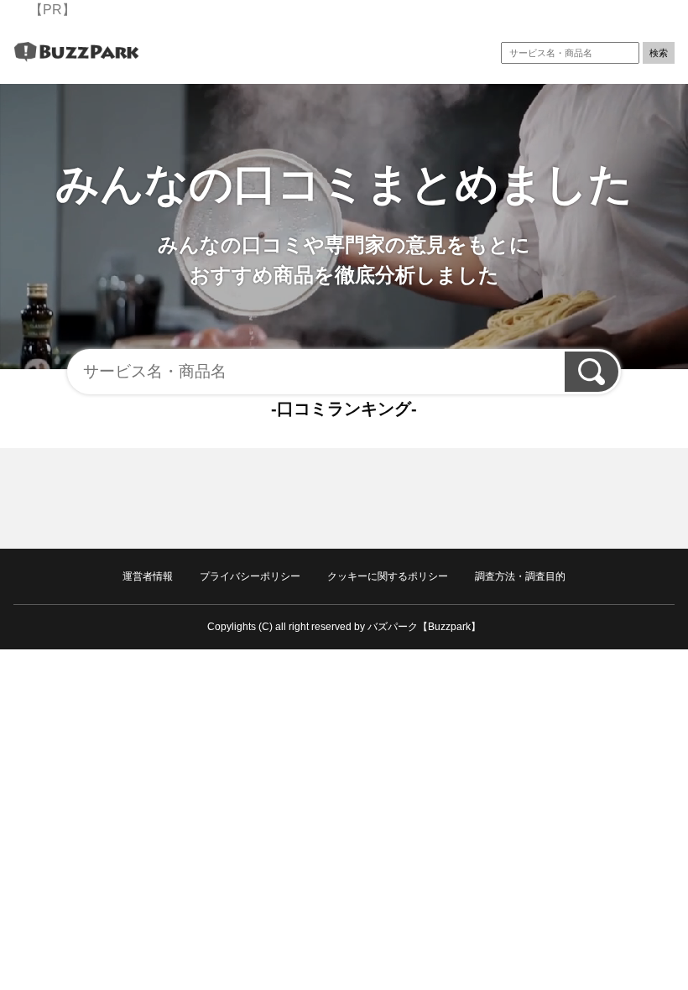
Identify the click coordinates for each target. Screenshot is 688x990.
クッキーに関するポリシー (387, 576)
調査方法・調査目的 (520, 576)
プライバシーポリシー (250, 576)
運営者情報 (147, 576)
